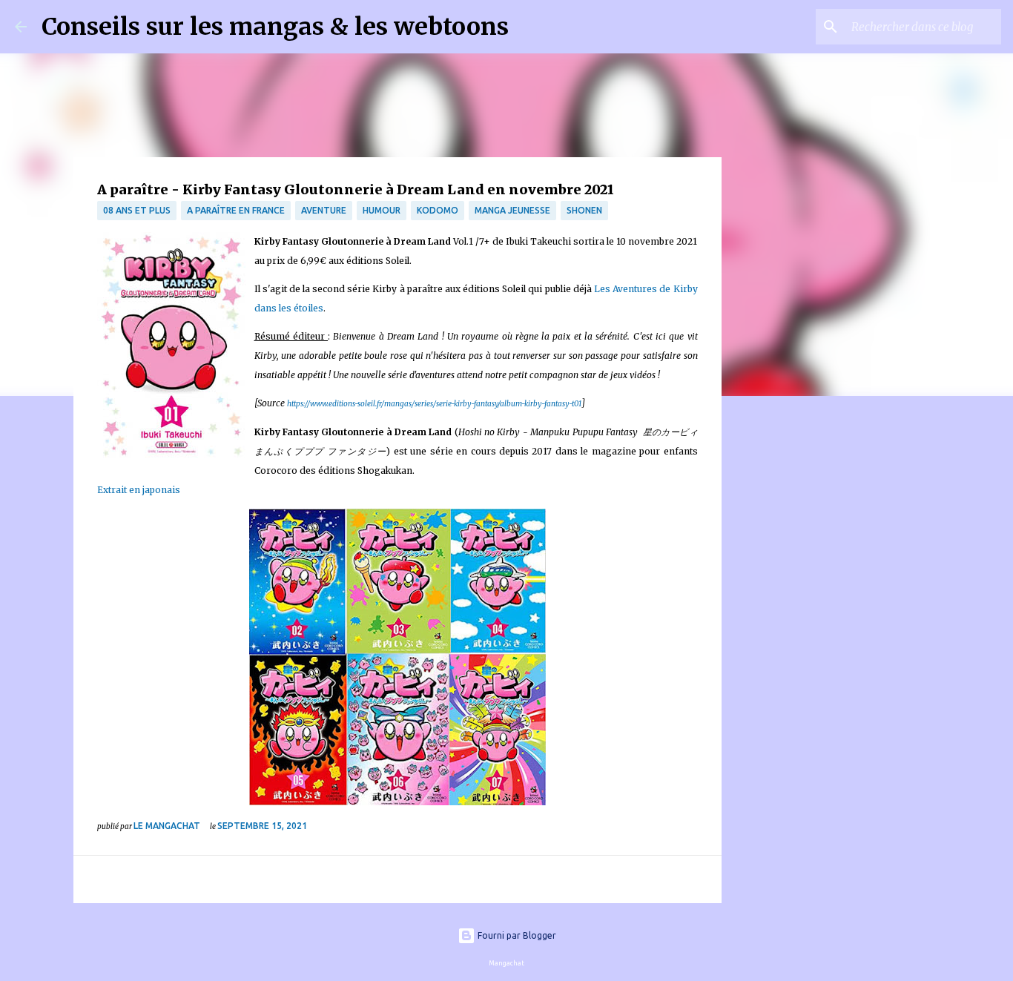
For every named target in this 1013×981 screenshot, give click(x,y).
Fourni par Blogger (515, 935)
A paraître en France (236, 210)
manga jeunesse (512, 210)
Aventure (323, 210)
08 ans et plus (137, 210)
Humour (381, 210)
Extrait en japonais (138, 489)
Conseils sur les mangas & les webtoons (275, 27)
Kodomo (437, 210)
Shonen (584, 210)
